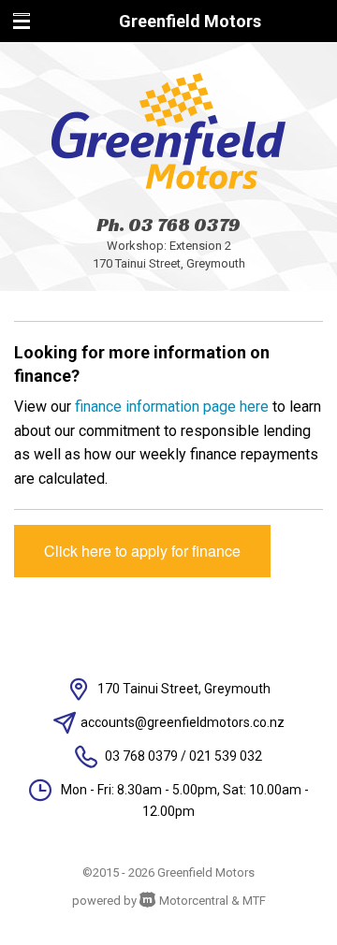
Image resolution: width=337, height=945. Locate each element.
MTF (254, 901)
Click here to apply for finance (142, 550)
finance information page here (172, 406)
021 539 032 (225, 756)
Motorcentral (193, 901)
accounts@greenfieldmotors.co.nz (183, 722)
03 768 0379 (184, 224)
